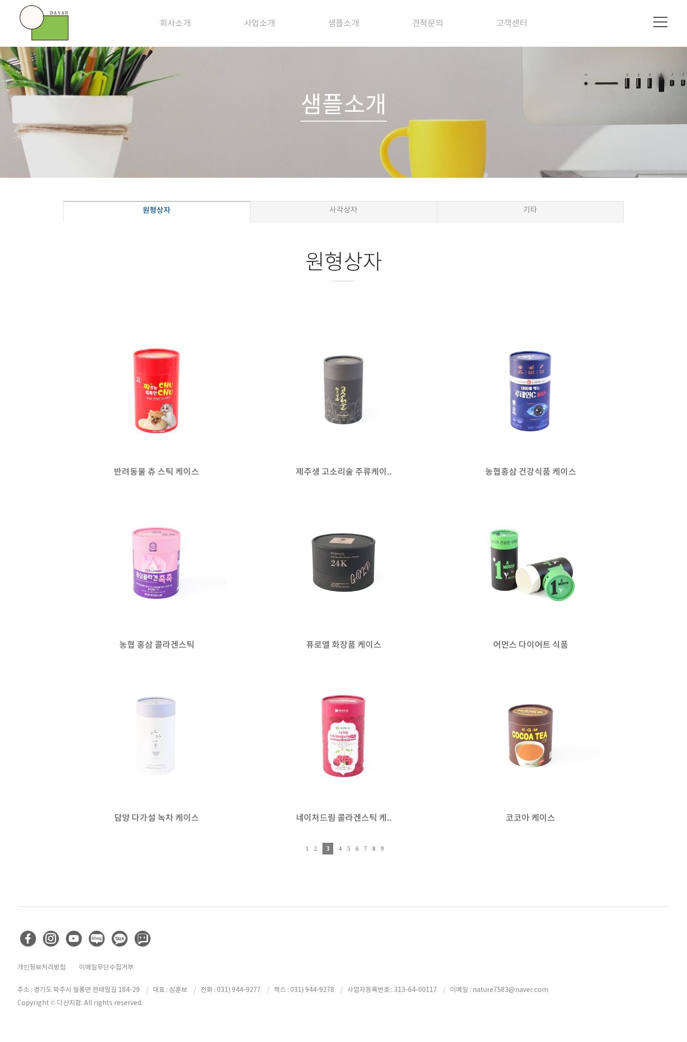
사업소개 (259, 23)
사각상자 (343, 209)
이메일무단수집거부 (106, 967)
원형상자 (157, 210)
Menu (660, 22)
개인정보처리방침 (41, 967)
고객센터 (512, 23)
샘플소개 (343, 23)
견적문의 (428, 23)
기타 (530, 209)
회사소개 (175, 23)
